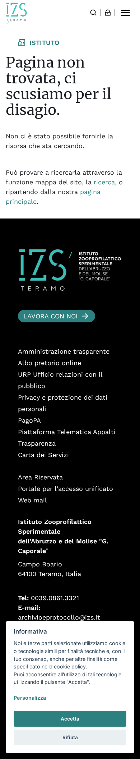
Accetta (70, 719)
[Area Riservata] (107, 12)
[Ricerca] (93, 12)
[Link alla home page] (16, 13)
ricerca (104, 182)
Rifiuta (70, 737)
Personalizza (30, 698)
